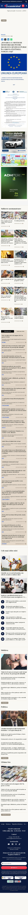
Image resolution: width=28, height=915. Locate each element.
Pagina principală (11, 10)
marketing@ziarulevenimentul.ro (14, 838)
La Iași (2, 824)
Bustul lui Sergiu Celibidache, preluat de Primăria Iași (12, 1)
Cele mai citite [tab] (20, 331)
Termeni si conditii (14, 849)
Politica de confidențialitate (14, 848)
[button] (23, 1)
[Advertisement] (16, 22)
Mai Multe (5, 702)
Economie (18, 10)
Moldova (8, 824)
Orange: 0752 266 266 (14, 837)
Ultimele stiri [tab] (7, 331)
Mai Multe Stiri (6, 814)
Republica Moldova (17, 824)
